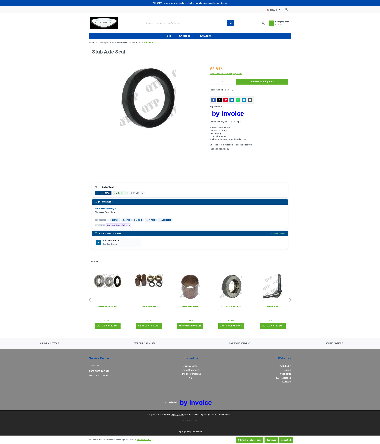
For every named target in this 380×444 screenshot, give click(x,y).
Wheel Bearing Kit (107, 306)
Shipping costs (190, 366)
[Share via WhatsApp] (238, 100)
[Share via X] (219, 100)
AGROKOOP (285, 366)
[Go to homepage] (104, 23)
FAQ (190, 378)
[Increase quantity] (232, 82)
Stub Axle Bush (190, 306)
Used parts (285, 374)
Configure (271, 440)
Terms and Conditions (190, 374)
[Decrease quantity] (213, 82)
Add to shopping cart (262, 81)
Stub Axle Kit (148, 306)
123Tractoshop (283, 378)
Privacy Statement (190, 370)
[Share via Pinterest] (225, 100)
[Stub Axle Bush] (190, 286)
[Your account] (285, 10)
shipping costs (177, 414)
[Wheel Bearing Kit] (107, 281)
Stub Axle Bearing (231, 306)
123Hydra (286, 381)
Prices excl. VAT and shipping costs (226, 73)
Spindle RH (272, 306)
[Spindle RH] (272, 286)
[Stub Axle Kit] (148, 280)
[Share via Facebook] (213, 100)
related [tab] (94, 261)
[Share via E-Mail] (250, 100)
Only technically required (249, 440)
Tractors (286, 370)
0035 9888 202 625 (99, 371)
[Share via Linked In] (231, 100)
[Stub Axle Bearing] (231, 286)
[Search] (230, 23)
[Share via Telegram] (244, 100)
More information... (144, 440)
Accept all (286, 440)
